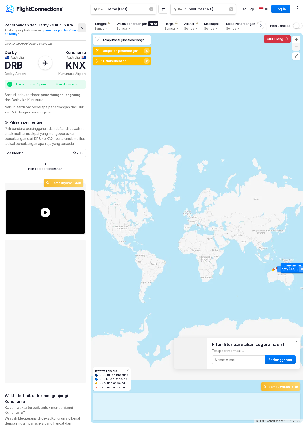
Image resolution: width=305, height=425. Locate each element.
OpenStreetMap (292, 421)
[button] (296, 39)
